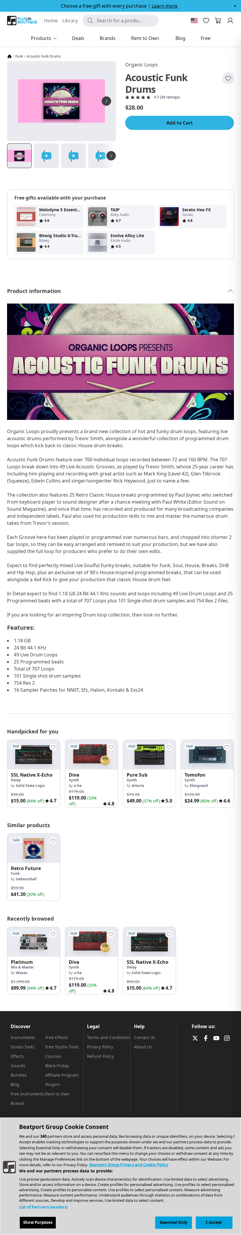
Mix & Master (22, 967)
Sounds (18, 1065)
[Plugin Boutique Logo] (22, 20)
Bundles (19, 1075)
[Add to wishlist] (228, 78)
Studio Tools (22, 1047)
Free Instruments (28, 1094)
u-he (78, 785)
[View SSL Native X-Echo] (33, 755)
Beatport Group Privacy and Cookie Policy (128, 1164)
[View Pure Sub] (149, 755)
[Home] (9, 56)
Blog (15, 1084)
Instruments (23, 1037)
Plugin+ (52, 1084)
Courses (53, 1056)
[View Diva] (91, 755)
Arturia (138, 785)
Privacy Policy (100, 1047)
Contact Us (144, 1037)
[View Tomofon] (207, 755)
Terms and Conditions (108, 1037)
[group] (33, 773)
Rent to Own (57, 1094)
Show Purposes (37, 1222)
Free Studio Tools (62, 1047)
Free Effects (56, 1037)
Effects (17, 1056)
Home (51, 20)
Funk (19, 56)
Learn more (165, 6)
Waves (21, 972)
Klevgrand (199, 785)
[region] (120, 1176)
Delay (16, 779)
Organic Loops (141, 64)
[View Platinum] (33, 942)
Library (70, 20)
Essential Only (173, 1222)
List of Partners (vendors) (43, 1207)
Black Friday (57, 1065)
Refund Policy (100, 1056)
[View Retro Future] (33, 848)
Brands (18, 1103)
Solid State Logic (30, 785)
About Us (143, 1047)
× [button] (235, 6)
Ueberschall (26, 879)
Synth (74, 779)
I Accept (214, 1222)
